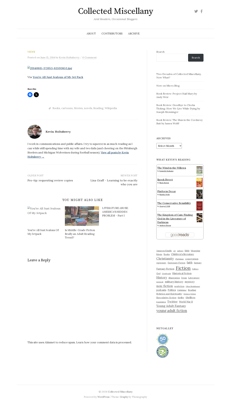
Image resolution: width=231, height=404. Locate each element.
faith (189, 262)
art (174, 251)
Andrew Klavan (165, 225)
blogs (159, 254)
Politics (172, 289)
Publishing (182, 290)
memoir (159, 282)
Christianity (165, 258)
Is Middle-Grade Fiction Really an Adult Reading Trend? (80, 233)
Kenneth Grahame (166, 171)
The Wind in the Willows (171, 167)
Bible (187, 250)
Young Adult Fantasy (171, 306)
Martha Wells (165, 194)
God (158, 273)
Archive (134, 33)
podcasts (161, 289)
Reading (98, 108)
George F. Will (165, 206)
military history (174, 281)
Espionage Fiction (176, 262)
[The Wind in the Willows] (199, 170)
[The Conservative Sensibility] (199, 205)
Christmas (179, 259)
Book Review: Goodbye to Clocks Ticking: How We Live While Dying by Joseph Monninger (178, 108)
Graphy (124, 396)
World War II (186, 301)
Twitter (172, 301)
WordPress (103, 396)
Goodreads (166, 273)
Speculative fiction (166, 297)
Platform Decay (166, 191)
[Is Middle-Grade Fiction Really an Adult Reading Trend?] (82, 216)
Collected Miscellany (115, 11)
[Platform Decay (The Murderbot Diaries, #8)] (199, 194)
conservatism (191, 259)
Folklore (195, 269)
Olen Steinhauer (193, 286)
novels (88, 108)
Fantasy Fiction (165, 268)
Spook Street (165, 179)
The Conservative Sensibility (174, 203)
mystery (190, 281)
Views (31, 51)
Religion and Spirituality (169, 293)
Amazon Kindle (164, 250)
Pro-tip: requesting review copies (50, 180)
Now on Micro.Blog (168, 85)
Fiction (183, 268)
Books (56, 108)
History (161, 277)
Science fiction (190, 294)
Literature (194, 277)
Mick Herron (164, 183)
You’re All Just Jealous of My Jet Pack (58, 77)
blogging (195, 250)
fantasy (198, 262)
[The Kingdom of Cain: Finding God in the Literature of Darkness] (199, 217)
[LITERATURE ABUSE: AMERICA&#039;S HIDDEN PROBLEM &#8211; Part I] (121, 212)
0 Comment (89, 57)
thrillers (190, 297)
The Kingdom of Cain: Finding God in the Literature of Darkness (175, 218)
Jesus (184, 277)
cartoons (67, 108)
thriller (181, 297)
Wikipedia (111, 108)
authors (180, 251)
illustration (174, 277)
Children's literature (182, 254)
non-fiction (164, 286)
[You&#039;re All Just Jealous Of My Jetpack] (45, 216)
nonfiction (179, 286)
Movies (78, 108)
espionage (161, 262)
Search (160, 51)
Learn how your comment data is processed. (104, 342)
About (91, 33)
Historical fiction (182, 273)
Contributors (112, 33)
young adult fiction (171, 310)
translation (161, 302)
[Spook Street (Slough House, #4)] (199, 182)
